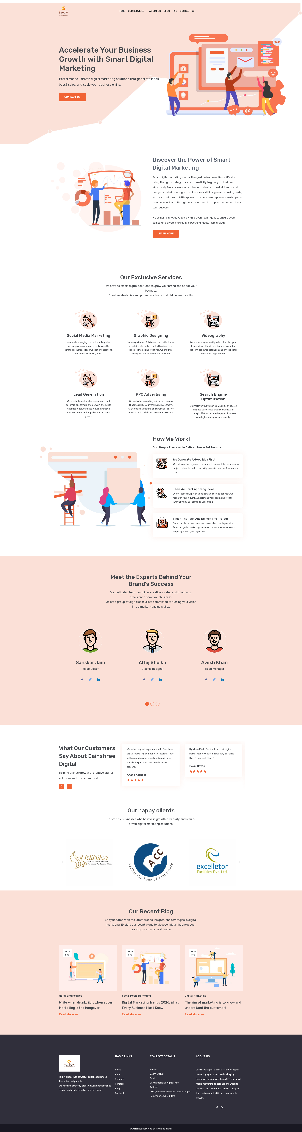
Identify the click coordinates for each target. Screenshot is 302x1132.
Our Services (136, 11)
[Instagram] (222, 1107)
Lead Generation (88, 394)
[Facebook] (217, 1107)
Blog (167, 11)
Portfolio (120, 1084)
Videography (213, 335)
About (118, 1074)
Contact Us (72, 96)
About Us (155, 11)
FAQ (175, 11)
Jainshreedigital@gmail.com (164, 1082)
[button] (147, 704)
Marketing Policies (70, 995)
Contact (119, 1093)
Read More (66, 1014)
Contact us (187, 11)
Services (119, 1079)
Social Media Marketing (88, 335)
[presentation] (61, 786)
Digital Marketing (195, 995)
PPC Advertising (151, 394)
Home (122, 11)
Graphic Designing (151, 335)
